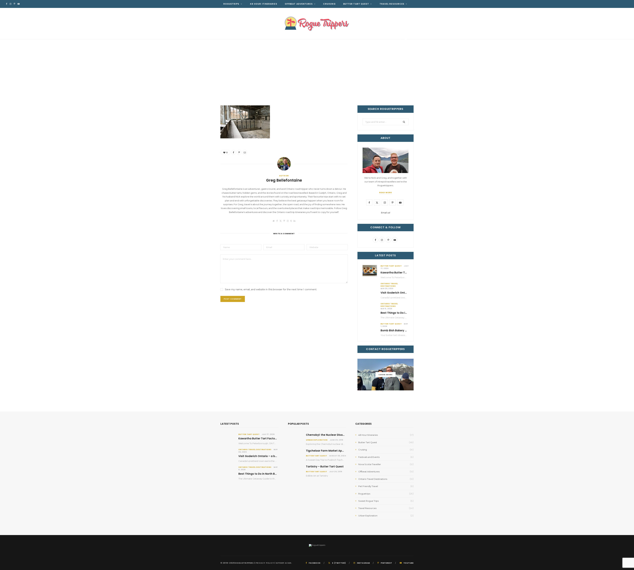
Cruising (329, 3)
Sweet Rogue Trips (368, 501)
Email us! (385, 212)
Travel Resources (392, 3)
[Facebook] (396, 40)
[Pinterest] (401, 40)
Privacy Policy (265, 563)
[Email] (406, 40)
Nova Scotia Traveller (369, 464)
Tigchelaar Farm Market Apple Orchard (332, 450)
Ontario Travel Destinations (389, 284)
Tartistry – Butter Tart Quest (325, 466)
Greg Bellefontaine (239, 40)
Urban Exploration (317, 440)
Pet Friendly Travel (368, 486)
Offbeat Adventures (299, 3)
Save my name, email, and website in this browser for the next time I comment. (271, 289)
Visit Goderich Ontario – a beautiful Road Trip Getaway (275, 456)
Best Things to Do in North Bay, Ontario (406, 313)
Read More (385, 192)
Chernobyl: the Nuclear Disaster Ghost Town (335, 435)
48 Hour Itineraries (263, 3)
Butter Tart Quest (356, 3)
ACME (288, 563)
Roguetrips (231, 3)
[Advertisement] (317, 81)
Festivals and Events (369, 457)
